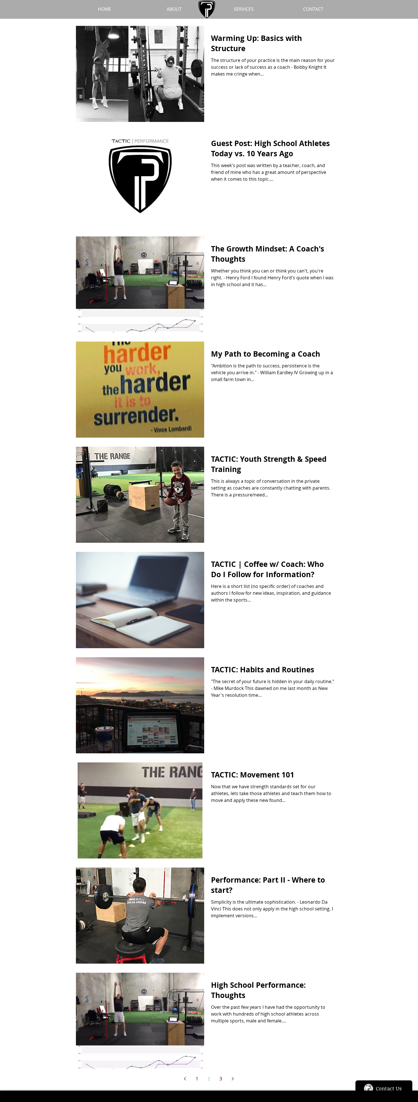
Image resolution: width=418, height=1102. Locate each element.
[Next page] (232, 1079)
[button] (243, 9)
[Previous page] (185, 1079)
